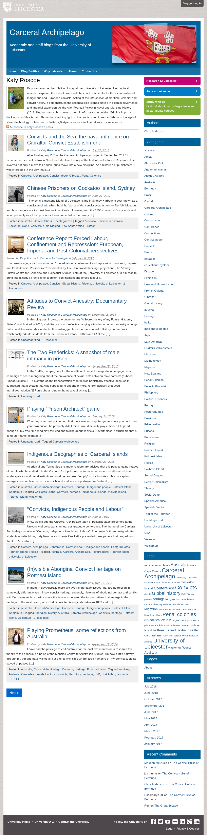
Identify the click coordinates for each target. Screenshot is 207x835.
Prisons (86, 283)
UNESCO (14, 679)
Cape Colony (152, 571)
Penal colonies (179, 614)
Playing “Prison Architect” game (63, 409)
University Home (18, 821)
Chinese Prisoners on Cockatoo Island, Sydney (81, 188)
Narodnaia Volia (188, 609)
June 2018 (151, 692)
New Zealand (152, 373)
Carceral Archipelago (34, 175)
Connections (152, 233)
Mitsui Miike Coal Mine (169, 609)
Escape (149, 271)
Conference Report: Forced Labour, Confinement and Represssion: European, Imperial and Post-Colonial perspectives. (75, 244)
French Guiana (154, 290)
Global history (166, 593)
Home (12, 71)
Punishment (151, 437)
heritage (75, 491)
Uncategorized (63, 221)
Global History (71, 283)
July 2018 (150, 686)
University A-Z (44, 821)
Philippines (151, 392)
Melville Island (117, 491)
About (72, 71)
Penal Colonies (91, 175)
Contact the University (73, 821)
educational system (156, 265)
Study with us (155, 101)
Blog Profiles (30, 71)
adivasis (149, 150)
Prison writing (153, 424)
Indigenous (89, 491)
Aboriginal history (45, 612)
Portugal (149, 405)
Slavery (149, 488)
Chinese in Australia (110, 221)
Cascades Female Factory (38, 674)
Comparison (152, 220)
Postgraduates (120, 546)
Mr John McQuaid (155, 762)
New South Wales (72, 225)
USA (147, 532)
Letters (190, 599)
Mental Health (183, 604)
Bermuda (150, 188)
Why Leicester (53, 71)
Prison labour (165, 625)
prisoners (193, 620)
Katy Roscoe (49, 150)
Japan (148, 335)
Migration (150, 367)
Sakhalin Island (154, 469)
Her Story (75, 674)
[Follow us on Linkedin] (181, 822)
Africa (148, 156)
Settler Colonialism (156, 481)
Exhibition (150, 277)
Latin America (153, 341)
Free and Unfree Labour (159, 284)
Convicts (36, 225)
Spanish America (155, 500)
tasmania (123, 674)
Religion (149, 443)
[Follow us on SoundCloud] (196, 822)
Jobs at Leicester (158, 91)
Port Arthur (108, 674)
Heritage (80, 487)
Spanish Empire (154, 507)
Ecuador (149, 258)
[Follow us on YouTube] (166, 822)
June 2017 (151, 712)
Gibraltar (74, 175)
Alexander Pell (153, 163)
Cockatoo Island (18, 225)
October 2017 (153, 699)
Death (148, 252)
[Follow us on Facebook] (152, 822)
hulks (147, 322)
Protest (90, 225)
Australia (26, 221)
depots (147, 594)
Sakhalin (182, 630)
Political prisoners (155, 399)
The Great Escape (166, 805)
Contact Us (89, 71)
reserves (185, 625)
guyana (149, 309)
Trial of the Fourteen (157, 513)
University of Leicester (107, 283)
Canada (149, 201)
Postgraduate (100, 551)
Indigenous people (99, 487)
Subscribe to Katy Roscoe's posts (31, 127)
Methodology (152, 360)
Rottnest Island (122, 487)
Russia (33, 551)
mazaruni (148, 604)
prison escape (151, 625)
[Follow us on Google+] (188, 822)
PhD (97, 674)
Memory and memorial (165, 604)
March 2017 (152, 731)
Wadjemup (15, 491)
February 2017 (153, 737)
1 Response (50, 339)
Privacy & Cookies (188, 828)
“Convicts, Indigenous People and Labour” (75, 509)
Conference (57, 546)
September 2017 (155, 705)
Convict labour (59, 175)
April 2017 (150, 724)
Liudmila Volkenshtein (158, 347)
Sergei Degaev (153, 475)
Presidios (150, 418)
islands (101, 491)
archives (123, 669)
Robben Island (153, 450)
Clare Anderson (154, 131)
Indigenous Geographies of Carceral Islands (77, 454)
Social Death (152, 494)
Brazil (147, 195)
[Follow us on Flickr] (174, 822)
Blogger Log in (192, 3)
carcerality (181, 577)
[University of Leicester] (23, 9)
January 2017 (153, 743)
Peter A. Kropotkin (155, 386)
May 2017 (150, 718)
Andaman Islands (155, 169)
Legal (169, 828)
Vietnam (149, 539)
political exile (158, 620)
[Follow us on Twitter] (159, 822)
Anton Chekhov (154, 175)
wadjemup (35, 496)
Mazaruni (150, 354)
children (149, 214)
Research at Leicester (161, 80)
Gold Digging (51, 225)
